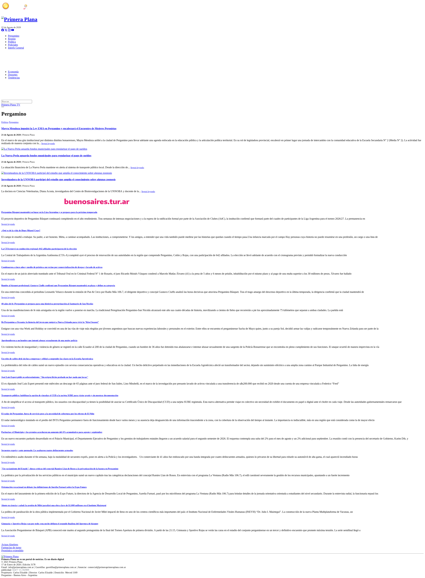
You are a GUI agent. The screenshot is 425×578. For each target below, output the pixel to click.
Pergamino (13, 35)
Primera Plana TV (10, 104)
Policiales (13, 44)
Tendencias (14, 77)
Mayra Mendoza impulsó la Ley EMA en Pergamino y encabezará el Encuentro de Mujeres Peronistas (58, 128)
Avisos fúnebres (9, 544)
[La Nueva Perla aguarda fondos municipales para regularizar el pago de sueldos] (212, 148)
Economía (13, 71)
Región (12, 38)
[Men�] (2, 106)
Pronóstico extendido (12, 550)
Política (12, 41)
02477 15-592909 (20, 570)
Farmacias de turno (11, 547)
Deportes (12, 74)
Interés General (16, 47)
